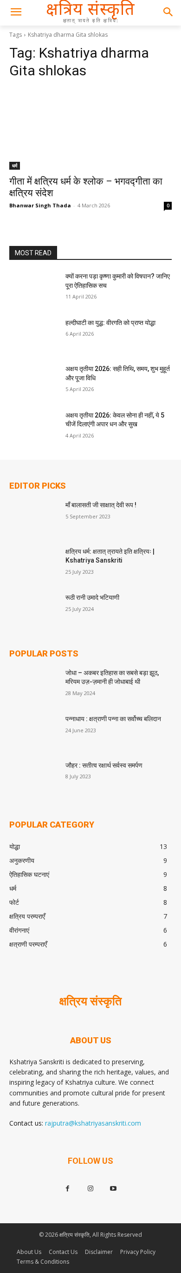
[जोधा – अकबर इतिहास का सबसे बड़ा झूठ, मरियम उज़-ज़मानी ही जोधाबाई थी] (33, 686)
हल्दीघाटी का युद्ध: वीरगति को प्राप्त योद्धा (110, 322)
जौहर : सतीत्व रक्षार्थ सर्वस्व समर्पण (103, 765)
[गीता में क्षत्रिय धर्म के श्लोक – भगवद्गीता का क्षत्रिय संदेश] (90, 129)
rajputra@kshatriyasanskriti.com (93, 1123)
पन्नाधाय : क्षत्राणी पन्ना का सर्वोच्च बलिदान (113, 719)
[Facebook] (67, 1189)
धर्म (14, 165)
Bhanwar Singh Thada (40, 205)
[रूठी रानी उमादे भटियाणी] (33, 610)
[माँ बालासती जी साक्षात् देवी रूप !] (33, 518)
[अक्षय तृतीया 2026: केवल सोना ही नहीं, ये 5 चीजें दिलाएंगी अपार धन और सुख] (33, 428)
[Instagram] (90, 1189)
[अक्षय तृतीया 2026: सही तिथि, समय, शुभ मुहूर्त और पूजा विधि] (33, 382)
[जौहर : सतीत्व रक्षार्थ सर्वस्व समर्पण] (33, 778)
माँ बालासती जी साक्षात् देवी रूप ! (100, 505)
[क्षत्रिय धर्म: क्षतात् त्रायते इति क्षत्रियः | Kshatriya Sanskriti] (33, 564)
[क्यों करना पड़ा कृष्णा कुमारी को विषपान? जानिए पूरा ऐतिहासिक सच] (33, 289)
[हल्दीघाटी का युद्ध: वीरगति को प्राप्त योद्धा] (33, 335)
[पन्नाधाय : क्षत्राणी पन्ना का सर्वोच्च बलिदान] (33, 732)
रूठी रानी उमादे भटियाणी (92, 597)
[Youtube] (113, 1189)
